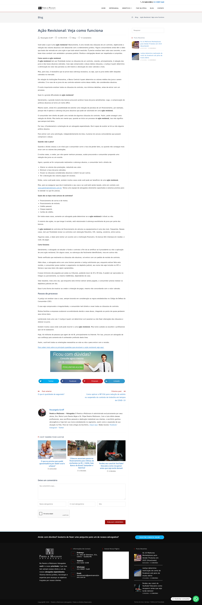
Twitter (61, 428)
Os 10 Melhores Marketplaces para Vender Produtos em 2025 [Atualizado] (151, 44)
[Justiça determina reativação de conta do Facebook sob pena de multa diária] (135, 56)
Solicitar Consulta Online (150, 537)
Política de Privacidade (157, 602)
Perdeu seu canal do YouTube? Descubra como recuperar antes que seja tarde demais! (111, 465)
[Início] (132, 17)
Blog (74, 38)
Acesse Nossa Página (111, 549)
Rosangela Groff (47, 38)
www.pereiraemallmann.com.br (50, 188)
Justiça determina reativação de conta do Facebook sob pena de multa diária (151, 55)
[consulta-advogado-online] (81, 361)
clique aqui (93, 425)
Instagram (53, 428)
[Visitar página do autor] (42, 412)
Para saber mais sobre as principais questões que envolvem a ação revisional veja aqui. (71, 347)
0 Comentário (86, 38)
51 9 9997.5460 (159, 2)
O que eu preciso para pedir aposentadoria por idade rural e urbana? (52, 463)
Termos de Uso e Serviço (141, 602)
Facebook (113, 425)
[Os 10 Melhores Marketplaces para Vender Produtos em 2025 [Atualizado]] (135, 44)
